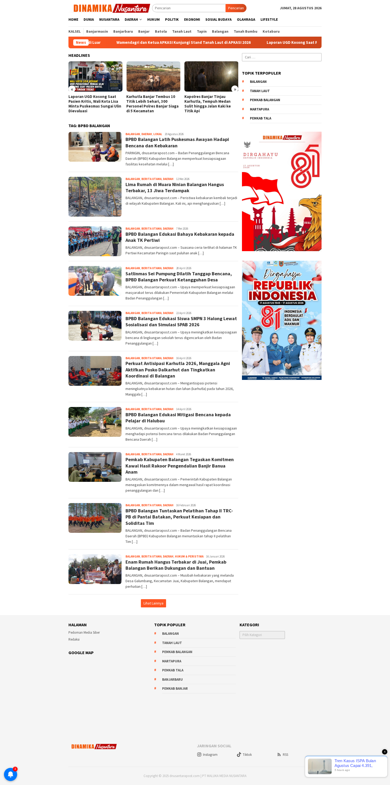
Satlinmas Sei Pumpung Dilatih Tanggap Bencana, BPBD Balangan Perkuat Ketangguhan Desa (178, 277)
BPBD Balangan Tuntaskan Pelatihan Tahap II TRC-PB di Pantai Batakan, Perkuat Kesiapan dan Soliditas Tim (179, 517)
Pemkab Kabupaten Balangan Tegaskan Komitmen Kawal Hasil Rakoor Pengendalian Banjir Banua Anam (179, 465)
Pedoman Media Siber (84, 632)
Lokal (157, 134)
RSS (285, 754)
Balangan (132, 134)
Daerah (146, 134)
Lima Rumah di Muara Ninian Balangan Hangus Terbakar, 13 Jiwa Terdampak (174, 187)
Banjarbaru (172, 679)
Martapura (259, 109)
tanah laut (260, 91)
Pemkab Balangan (265, 100)
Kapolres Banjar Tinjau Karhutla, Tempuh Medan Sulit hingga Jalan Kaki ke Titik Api (207, 103)
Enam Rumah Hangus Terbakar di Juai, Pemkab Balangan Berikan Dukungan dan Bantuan (175, 565)
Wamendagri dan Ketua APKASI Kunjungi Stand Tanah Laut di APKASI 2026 (150, 42)
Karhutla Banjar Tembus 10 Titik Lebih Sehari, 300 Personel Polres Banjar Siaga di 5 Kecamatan (152, 103)
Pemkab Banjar (175, 688)
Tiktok (247, 754)
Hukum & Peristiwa (189, 556)
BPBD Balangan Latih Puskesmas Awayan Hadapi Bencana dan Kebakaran (177, 142)
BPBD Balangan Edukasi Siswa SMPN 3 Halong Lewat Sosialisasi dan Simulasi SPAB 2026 (181, 321)
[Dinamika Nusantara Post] (110, 7)
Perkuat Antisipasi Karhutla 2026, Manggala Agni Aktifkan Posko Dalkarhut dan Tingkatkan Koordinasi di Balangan (177, 369)
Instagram (210, 754)
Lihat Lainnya (153, 603)
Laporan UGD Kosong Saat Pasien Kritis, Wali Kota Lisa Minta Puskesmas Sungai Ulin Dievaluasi (94, 103)
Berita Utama (151, 179)
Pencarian (236, 8)
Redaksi (74, 639)
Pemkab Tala (260, 118)
